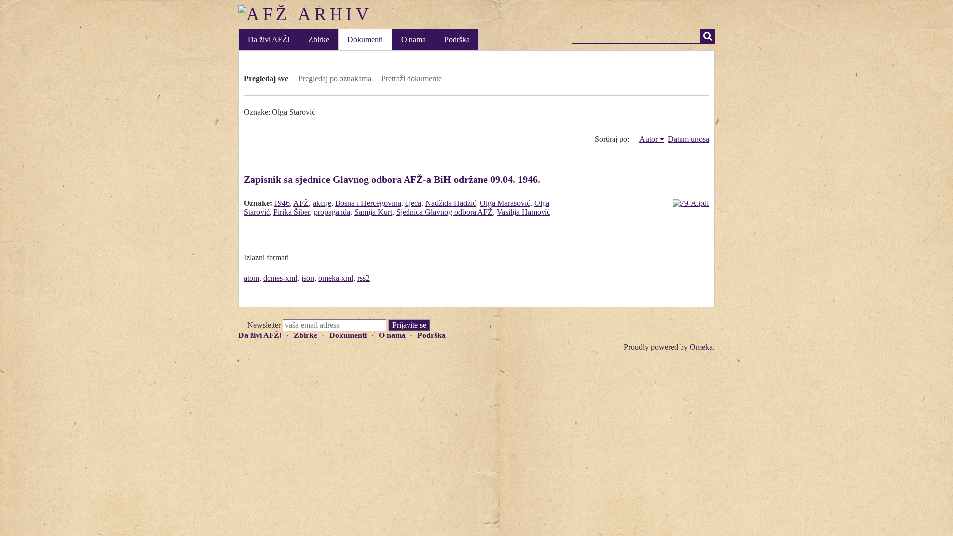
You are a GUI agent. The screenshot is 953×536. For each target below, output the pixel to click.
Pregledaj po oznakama (334, 78)
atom (251, 278)
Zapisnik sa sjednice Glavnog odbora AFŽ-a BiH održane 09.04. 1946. (392, 179)
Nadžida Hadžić (450, 203)
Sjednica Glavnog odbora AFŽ (444, 212)
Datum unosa (688, 139)
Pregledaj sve (266, 78)
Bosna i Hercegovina (368, 203)
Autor (648, 139)
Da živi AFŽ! (269, 39)
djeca (413, 203)
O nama (413, 39)
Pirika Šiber (291, 212)
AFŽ (301, 203)
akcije (322, 203)
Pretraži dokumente (411, 78)
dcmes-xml (280, 278)
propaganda (332, 212)
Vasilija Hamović (523, 212)
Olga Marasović (505, 203)
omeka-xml (335, 278)
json (307, 278)
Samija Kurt (373, 212)
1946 (282, 203)
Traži (707, 36)
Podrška (457, 39)
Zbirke (318, 39)
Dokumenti (365, 39)
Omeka (701, 347)
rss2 (363, 278)
